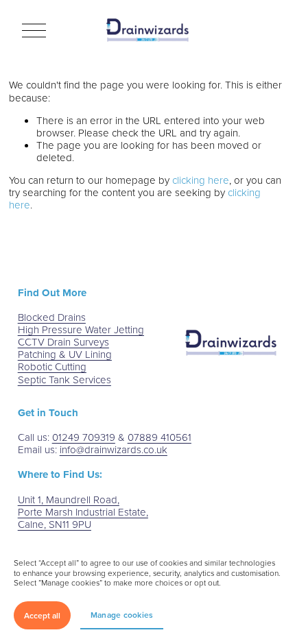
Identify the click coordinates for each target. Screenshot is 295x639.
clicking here (200, 180)
